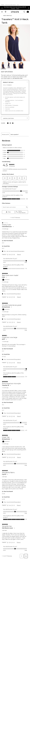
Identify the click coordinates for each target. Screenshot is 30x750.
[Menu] (2, 11)
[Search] (24, 12)
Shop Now (13, 8)
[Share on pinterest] (12, 123)
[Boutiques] (5, 12)
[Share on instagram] (10, 123)
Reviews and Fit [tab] (5, 134)
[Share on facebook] (7, 123)
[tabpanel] (15, 347)
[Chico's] (15, 12)
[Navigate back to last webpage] (2, 15)
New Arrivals (7, 15)
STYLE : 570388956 (7, 85)
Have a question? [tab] (15, 134)
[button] (28, 11)
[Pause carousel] (29, 8)
